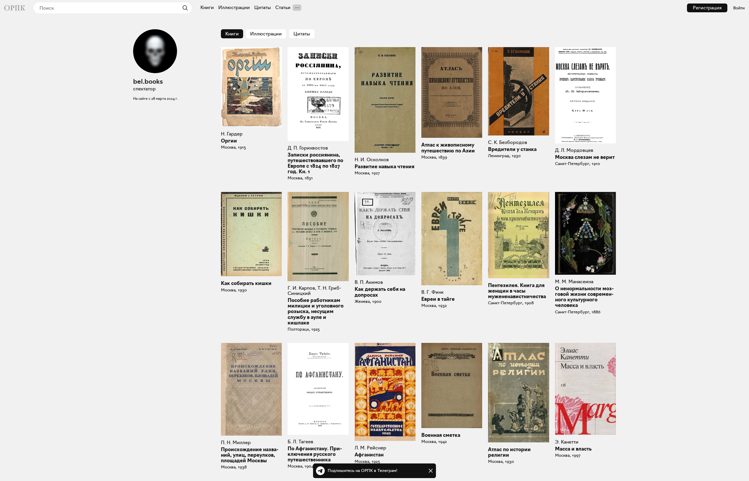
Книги (207, 7)
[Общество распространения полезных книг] (14, 8)
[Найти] (183, 8)
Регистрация (707, 8)
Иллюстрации (234, 7)
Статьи (283, 7)
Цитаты (262, 7)
